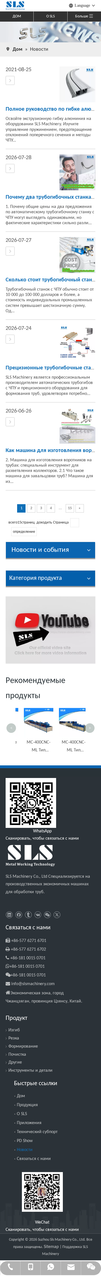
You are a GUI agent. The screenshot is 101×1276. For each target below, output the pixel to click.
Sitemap (52, 1247)
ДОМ (17, 16)
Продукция (27, 1105)
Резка (13, 1038)
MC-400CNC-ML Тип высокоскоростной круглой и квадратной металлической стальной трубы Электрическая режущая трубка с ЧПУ (68, 747)
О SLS (50, 16)
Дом (21, 1096)
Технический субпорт (37, 1132)
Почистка (17, 1054)
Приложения (29, 1123)
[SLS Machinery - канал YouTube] (50, 630)
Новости (25, 1150)
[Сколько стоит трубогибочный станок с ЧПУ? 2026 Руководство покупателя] (10, 251)
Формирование (23, 1046)
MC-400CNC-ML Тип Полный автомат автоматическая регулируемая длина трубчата (33, 747)
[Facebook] (18, 915)
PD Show (25, 1141)
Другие (15, 1062)
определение (24, 532)
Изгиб (14, 1030)
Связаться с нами (34, 1159)
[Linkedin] (9, 915)
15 (70, 508)
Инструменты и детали (30, 1070)
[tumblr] (28, 915)
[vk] (37, 915)
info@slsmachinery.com (33, 984)
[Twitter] (56, 915)
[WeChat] (47, 915)
